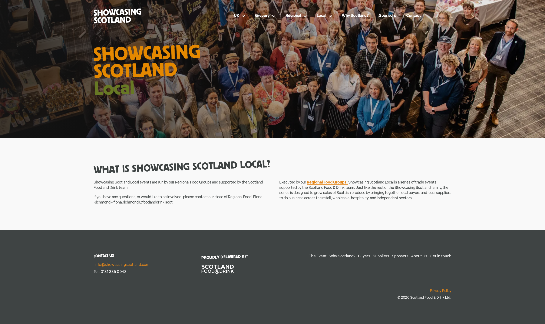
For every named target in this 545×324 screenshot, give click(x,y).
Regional (293, 16)
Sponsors (387, 16)
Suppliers (381, 256)
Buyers (364, 256)
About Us (419, 256)
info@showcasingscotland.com (122, 265)
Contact (413, 16)
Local (321, 16)
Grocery (262, 16)
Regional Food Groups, (327, 183)
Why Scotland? (355, 16)
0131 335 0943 (114, 272)
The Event (318, 256)
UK (236, 16)
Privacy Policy (440, 291)
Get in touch (440, 256)
